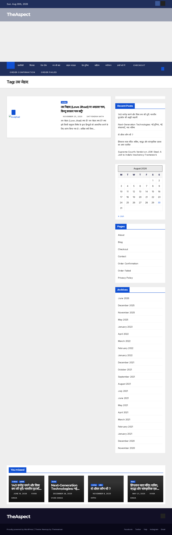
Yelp (145, 529)
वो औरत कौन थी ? (125, 134)
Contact (122, 256)
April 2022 (123, 334)
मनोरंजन (108, 65)
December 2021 (126, 362)
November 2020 (126, 448)
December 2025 (126, 305)
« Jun (121, 216)
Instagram (154, 529)
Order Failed (49, 72)
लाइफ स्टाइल (71, 65)
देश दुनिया (85, 65)
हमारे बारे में (121, 65)
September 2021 (126, 376)
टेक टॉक (44, 65)
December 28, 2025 (63, 494)
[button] (158, 68)
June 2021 (123, 398)
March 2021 (124, 419)
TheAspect (18, 14)
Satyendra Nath (95, 116)
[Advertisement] (86, 41)
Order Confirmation (22, 72)
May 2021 (123, 405)
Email (163, 529)
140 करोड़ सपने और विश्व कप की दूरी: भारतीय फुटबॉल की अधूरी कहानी (26, 488)
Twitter (138, 529)
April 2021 (123, 412)
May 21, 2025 (139, 494)
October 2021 (125, 369)
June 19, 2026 (21, 494)
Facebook (128, 529)
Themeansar (57, 529)
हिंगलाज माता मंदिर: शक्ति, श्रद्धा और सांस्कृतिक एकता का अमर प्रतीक (144, 488)
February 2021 (125, 426)
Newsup (45, 529)
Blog (120, 242)
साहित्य (97, 65)
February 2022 (125, 348)
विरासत (32, 65)
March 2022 (124, 341)
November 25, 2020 (73, 116)
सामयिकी (21, 65)
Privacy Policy (125, 277)
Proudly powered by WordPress (20, 529)
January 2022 (125, 355)
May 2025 (123, 319)
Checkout (139, 65)
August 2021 (124, 384)
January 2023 (125, 326)
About (121, 235)
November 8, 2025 (102, 494)
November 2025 (126, 312)
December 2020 (126, 441)
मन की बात (56, 65)
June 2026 (123, 298)
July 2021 (123, 391)
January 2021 (125, 433)
